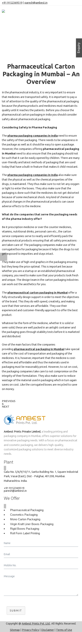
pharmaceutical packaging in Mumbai (39, 349)
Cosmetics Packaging (24, 514)
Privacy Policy (30, 629)
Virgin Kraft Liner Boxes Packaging (31, 524)
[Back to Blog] (3, 403)
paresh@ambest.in (36, 2)
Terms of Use (64, 629)
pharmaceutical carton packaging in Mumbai (37, 292)
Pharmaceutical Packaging (26, 510)
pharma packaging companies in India (32, 135)
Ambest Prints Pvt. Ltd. (36, 623)
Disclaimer (47, 629)
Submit (16, 610)
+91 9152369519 (12, 2)
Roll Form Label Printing (25, 533)
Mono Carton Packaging (25, 519)
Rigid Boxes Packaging (24, 528)
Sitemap (15, 629)
